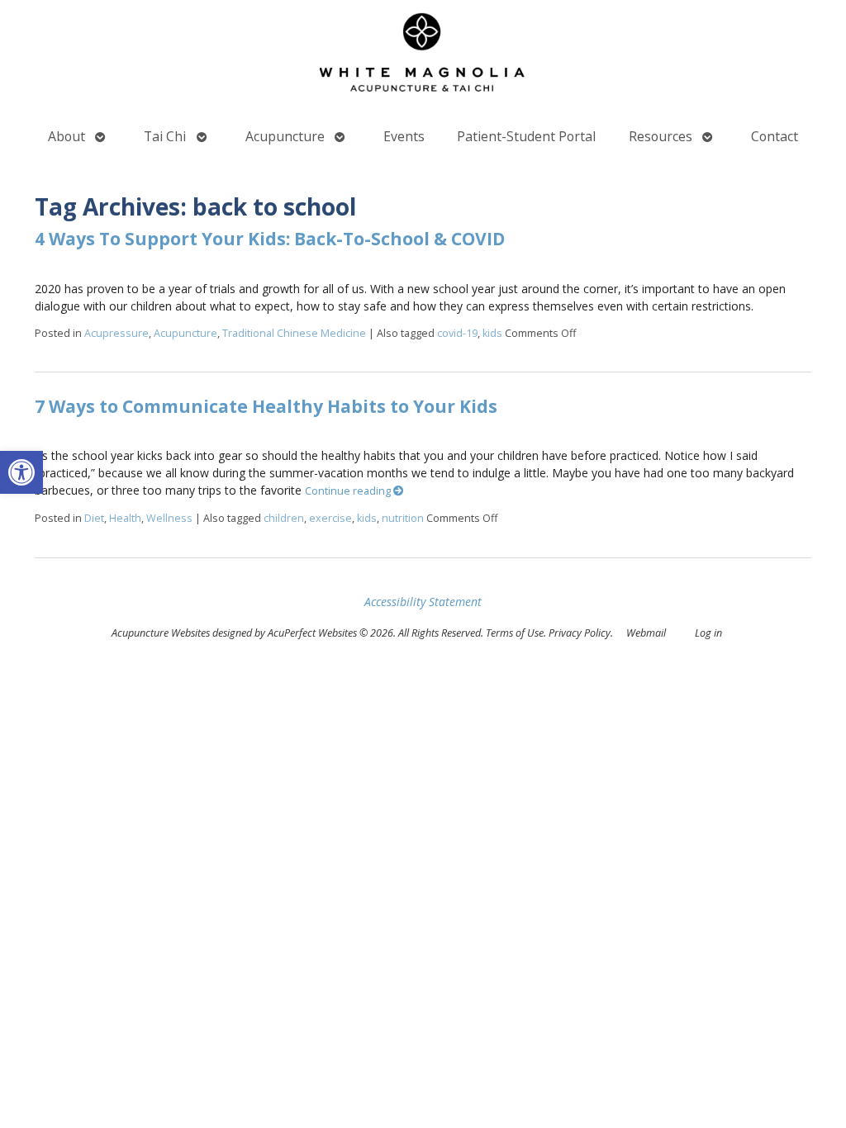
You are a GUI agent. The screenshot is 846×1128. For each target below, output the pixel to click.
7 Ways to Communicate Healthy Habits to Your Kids (266, 406)
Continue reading (349, 491)
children (284, 518)
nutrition (403, 518)
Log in (708, 633)
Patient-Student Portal (526, 136)
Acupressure (116, 333)
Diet (94, 518)
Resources (660, 136)
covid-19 (457, 333)
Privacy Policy (580, 633)
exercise (330, 518)
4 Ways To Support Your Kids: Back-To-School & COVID (270, 238)
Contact (774, 136)
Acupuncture (285, 136)
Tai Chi (165, 136)
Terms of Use (515, 633)
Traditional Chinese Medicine (294, 333)
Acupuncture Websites (161, 633)
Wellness (169, 518)
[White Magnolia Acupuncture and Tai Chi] (423, 56)
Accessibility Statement (423, 601)
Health (125, 518)
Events (404, 136)
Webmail (646, 633)
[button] (21, 472)
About (66, 136)
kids (492, 333)
